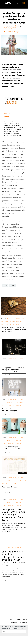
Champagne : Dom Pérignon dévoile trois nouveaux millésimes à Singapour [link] (13, 369)
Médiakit (14, 622)
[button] (14, 626)
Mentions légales (22, 619)
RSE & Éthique (15, 26)
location (12, 285)
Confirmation (14, 635)
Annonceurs (23, 622)
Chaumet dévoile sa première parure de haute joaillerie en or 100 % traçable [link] (13, 329)
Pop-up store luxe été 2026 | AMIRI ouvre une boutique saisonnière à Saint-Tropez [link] (14, 514)
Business (7, 26)
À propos (10, 619)
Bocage (5, 285)
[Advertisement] (14, 600)
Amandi (6, 116)
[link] (13, 306)
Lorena (7, 113)
